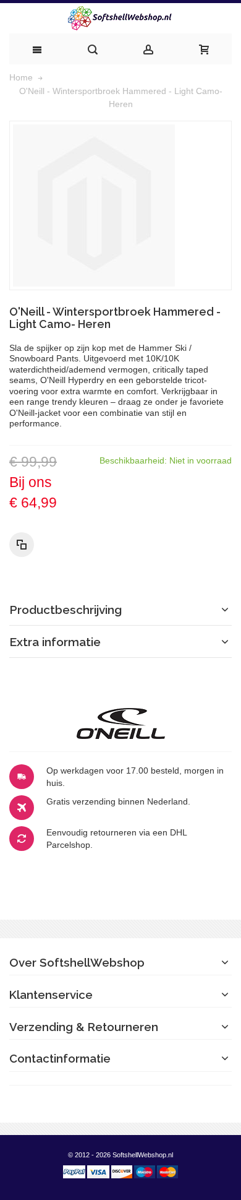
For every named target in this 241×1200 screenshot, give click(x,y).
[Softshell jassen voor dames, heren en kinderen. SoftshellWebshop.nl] (120, 18)
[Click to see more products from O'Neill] (120, 723)
